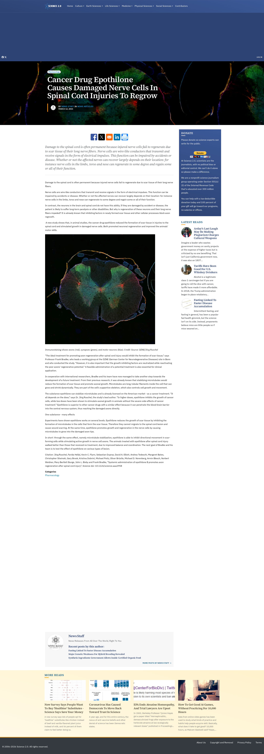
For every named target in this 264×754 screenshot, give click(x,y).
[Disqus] (109, 515)
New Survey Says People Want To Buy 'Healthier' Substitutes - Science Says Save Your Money (64, 708)
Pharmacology (54, 72)
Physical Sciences (143, 6)
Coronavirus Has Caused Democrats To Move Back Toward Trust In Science (105, 708)
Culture (78, 6)
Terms (259, 742)
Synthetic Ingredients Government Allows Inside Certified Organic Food (104, 657)
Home (70, 6)
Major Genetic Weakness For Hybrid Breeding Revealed (96, 654)
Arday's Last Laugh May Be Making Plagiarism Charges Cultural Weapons (206, 233)
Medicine (126, 6)
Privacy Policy (244, 742)
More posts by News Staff (156, 663)
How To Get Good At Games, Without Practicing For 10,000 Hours (197, 708)
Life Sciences (111, 6)
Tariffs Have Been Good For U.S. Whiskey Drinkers (205, 269)
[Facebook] (3, 57)
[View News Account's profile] (53, 107)
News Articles (85, 106)
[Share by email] (109, 137)
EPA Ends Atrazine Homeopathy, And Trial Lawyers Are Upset (154, 706)
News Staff (67, 106)
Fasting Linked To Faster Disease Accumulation (92, 650)
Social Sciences (163, 6)
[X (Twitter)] (5, 57)
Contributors (181, 6)
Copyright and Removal (221, 742)
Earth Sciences (93, 6)
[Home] (54, 6)
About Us (201, 742)
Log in (259, 57)
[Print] (124, 137)
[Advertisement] (132, 35)
